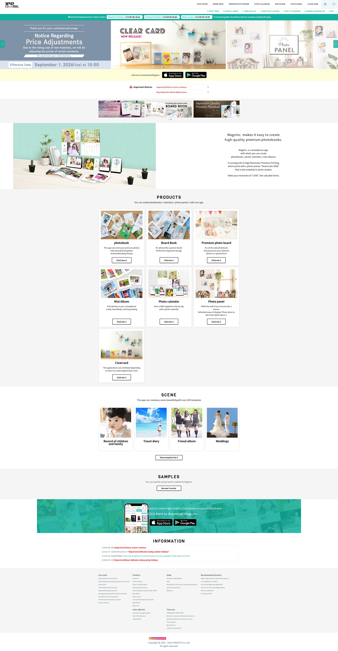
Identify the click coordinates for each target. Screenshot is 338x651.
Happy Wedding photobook (107, 591)
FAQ (331, 11)
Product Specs (137, 581)
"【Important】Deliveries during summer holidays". (148, 551)
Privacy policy (171, 622)
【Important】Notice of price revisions (171, 87)
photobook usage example (141, 613)
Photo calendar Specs (140, 584)
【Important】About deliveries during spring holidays (136, 560)
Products (136, 578)
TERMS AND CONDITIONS (175, 613)
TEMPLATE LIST (250, 11)
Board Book (136, 603)
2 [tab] (171, 119)
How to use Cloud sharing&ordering (212, 588)
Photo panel (137, 597)
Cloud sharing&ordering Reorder (211, 584)
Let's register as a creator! (209, 581)
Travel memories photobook (107, 588)
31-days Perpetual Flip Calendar (143, 600)
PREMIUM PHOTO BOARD (239, 4)
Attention (170, 591)
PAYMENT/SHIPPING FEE (315, 11)
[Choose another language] (325, 4)
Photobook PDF (206, 594)
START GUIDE (213, 11)
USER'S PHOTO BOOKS (270, 11)
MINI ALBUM (280, 4)
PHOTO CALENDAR (262, 4)
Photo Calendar (103, 603)
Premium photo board (140, 588)
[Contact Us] (334, 4)
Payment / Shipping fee (174, 578)
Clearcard (136, 606)
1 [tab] (169, 119)
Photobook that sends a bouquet (109, 600)
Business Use (171, 625)
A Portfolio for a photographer (108, 597)
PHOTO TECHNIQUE (292, 11)
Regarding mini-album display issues (171, 92)
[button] (161, 67)
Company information (174, 628)
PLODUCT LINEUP (231, 11)
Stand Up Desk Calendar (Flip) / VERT (145, 591)
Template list (137, 619)
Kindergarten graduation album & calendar (112, 594)
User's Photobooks (139, 616)
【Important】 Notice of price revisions (130, 547)
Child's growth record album (107, 578)
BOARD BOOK (218, 4)
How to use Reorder (207, 591)
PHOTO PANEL (296, 4)
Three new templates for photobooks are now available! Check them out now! (156, 556)
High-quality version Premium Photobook (215, 578)
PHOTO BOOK (202, 4)
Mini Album (136, 594)
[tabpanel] (121, 109)
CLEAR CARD (313, 4)
